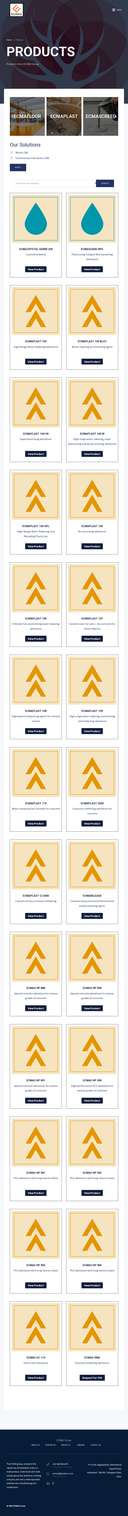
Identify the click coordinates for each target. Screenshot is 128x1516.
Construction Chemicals (32, 158)
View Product (36, 269)
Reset (18, 167)
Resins (22, 152)
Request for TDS (92, 1377)
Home (9, 40)
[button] (49, 132)
